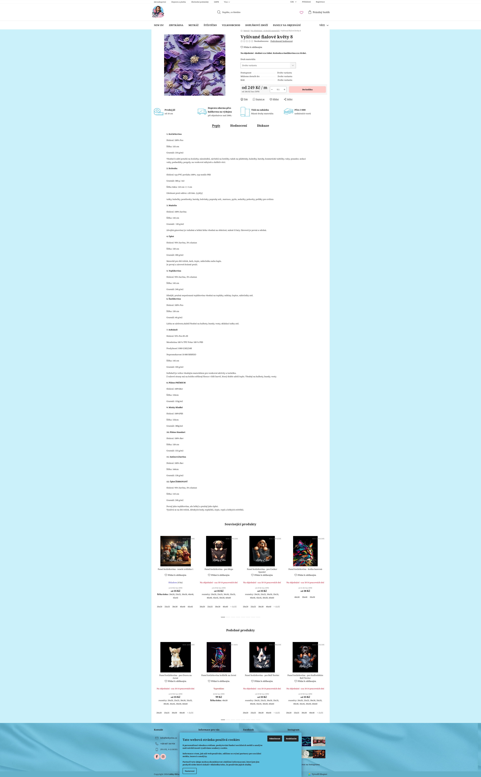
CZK (292, 2)
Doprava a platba (178, 2)
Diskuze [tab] (263, 125)
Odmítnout (274, 738)
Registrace (320, 2)
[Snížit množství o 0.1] (272, 89)
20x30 (312, 597)
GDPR (216, 2)
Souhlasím (291, 738)
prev (156, 576)
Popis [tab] (216, 125)
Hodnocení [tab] (238, 125)
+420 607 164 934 (167, 743)
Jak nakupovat (160, 2)
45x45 (190, 606)
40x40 (182, 606)
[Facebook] (157, 757)
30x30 (174, 606)
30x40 (304, 597)
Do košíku (307, 89)
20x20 (159, 606)
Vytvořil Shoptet (319, 774)
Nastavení (190, 771)
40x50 (297, 597)
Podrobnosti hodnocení (281, 41)
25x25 (167, 606)
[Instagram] (163, 757)
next (325, 576)
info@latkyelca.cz (168, 737)
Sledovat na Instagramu (308, 764)
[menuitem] (158, 25)
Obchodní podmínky (200, 2)
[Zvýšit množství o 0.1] (284, 89)
